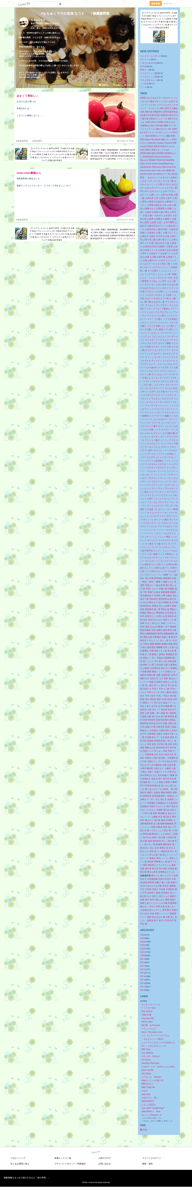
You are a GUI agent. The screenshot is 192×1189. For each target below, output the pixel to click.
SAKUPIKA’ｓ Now (150, 1111)
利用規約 (81, 1163)
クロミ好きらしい (148, 79)
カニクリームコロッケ (150, 55)
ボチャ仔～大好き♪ (150, 1056)
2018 (142, 962)
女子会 (143, 66)
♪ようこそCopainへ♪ (151, 1114)
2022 (142, 948)
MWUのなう (147, 1083)
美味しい (144, 69)
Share (129, 84)
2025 (142, 938)
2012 (142, 982)
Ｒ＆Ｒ (144, 1090)
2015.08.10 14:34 (125, 140)
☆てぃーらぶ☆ (148, 1028)
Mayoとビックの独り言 (152, 1080)
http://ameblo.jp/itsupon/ (29, 77)
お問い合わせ (104, 1163)
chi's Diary (146, 1073)
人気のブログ (104, 1157)
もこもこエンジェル (150, 1004)
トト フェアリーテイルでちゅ (155, 1035)
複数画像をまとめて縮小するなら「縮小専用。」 (27, 1177)
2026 (142, 934)
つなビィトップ (17, 1157)
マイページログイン (151, 1157)
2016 (142, 969)
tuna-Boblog (147, 1052)
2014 (142, 976)
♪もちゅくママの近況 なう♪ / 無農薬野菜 (75, 13)
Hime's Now (147, 1021)
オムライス (145, 59)
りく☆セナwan (148, 1007)
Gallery (104, 84)
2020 (142, 955)
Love (117, 84)
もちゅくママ (38, 19)
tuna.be (95, 1152)
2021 (142, 951)
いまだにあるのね (148, 62)
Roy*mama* (147, 1011)
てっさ (143, 86)
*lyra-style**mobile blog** (153, 1107)
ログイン (168, 3)
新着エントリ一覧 (62, 1157)
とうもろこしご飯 (148, 73)
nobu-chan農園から (29, 173)
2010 (142, 989)
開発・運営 (147, 1163)
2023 (142, 944)
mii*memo (146, 1059)
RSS (144, 1129)
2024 (142, 941)
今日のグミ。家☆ (149, 1097)
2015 (142, 972)
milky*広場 (146, 1014)
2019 (142, 958)
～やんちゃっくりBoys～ (153, 1038)
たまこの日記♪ (148, 1104)
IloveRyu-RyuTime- (150, 1063)
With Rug (145, 1049)
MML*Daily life (148, 1087)
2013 (142, 979)
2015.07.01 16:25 (125, 219)
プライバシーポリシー (64, 1163)
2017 (142, 965)
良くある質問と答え (19, 1163)
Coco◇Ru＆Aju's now (151, 1031)
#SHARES (37, 140)
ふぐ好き (144, 83)
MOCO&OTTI (147, 1101)
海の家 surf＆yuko (150, 1025)
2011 (142, 986)
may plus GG (147, 1018)
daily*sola (145, 1094)
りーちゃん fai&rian (151, 1076)
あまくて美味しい (27, 96)
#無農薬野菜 (22, 140)
